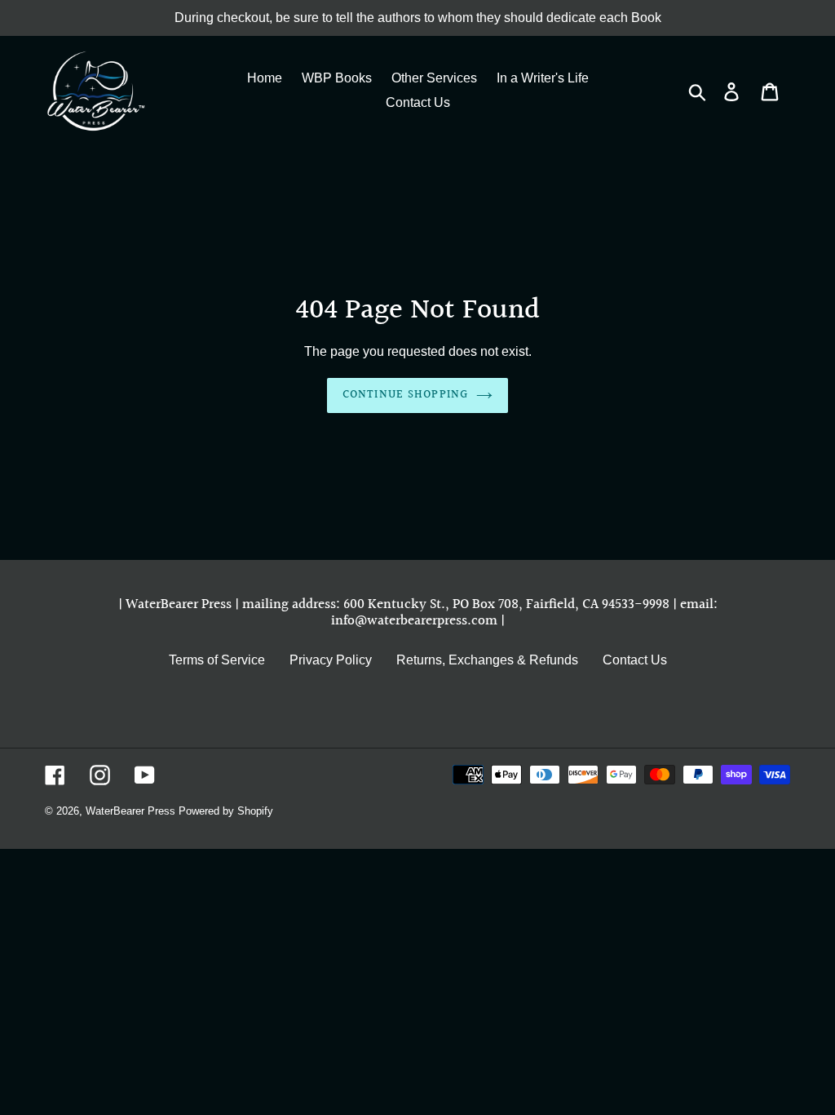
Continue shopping (405, 395)
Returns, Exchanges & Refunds (487, 660)
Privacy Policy (330, 660)
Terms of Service (217, 660)
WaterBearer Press (130, 811)
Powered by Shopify (226, 811)
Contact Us (635, 660)
